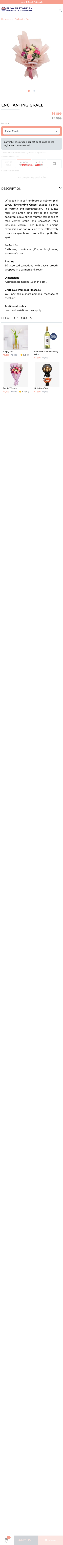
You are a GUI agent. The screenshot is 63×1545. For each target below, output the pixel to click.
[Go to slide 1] (29, 91)
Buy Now (50, 1540)
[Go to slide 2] (34, 91)
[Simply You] (16, 342)
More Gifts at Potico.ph (32, 2)
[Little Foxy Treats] (47, 377)
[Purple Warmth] (16, 377)
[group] (31, 54)
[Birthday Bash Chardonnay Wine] (47, 342)
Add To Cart (25, 1540)
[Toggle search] (60, 9)
